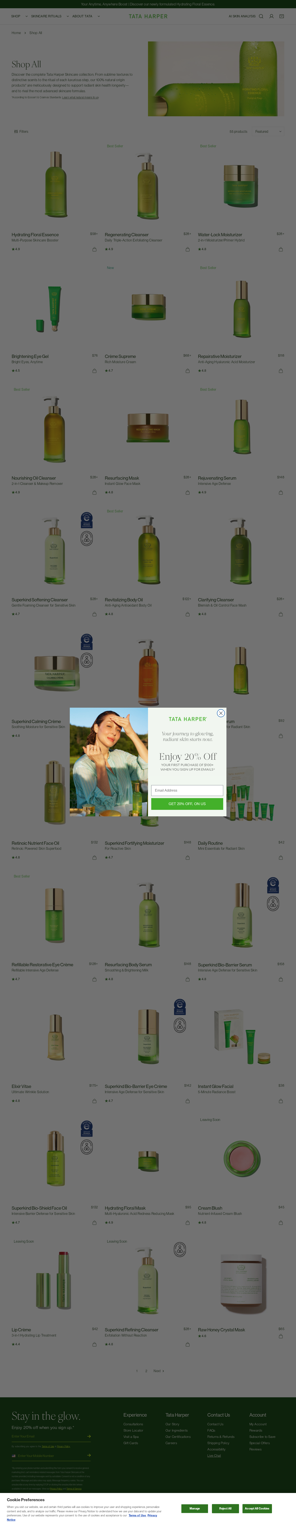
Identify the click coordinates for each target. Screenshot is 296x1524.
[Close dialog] (221, 713)
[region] (148, 1508)
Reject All (225, 1508)
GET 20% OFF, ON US (187, 804)
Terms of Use (138, 1515)
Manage (195, 1508)
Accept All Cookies (257, 1508)
